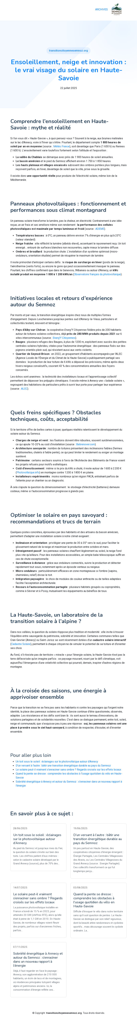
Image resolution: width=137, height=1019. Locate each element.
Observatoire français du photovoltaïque (97, 274)
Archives (101, 9)
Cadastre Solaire (21, 644)
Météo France (61, 146)
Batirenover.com (85, 444)
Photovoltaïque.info (28, 472)
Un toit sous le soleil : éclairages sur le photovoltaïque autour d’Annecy (57, 761)
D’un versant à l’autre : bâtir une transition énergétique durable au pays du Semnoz (63, 765)
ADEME (99, 228)
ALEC (24, 388)
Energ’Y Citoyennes (64, 337)
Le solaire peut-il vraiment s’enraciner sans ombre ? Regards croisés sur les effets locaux (68, 769)
